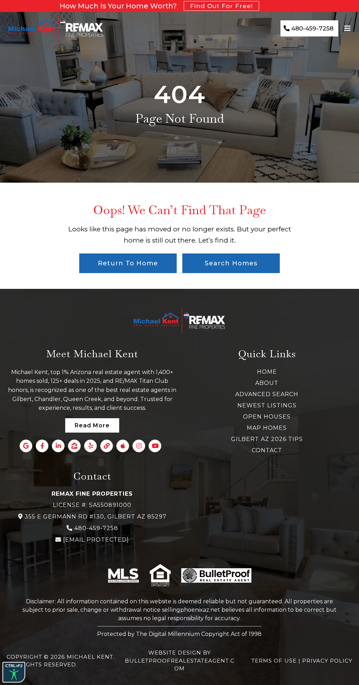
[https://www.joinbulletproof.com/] (216, 575)
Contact (267, 450)
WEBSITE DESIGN (174, 652)
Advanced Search (266, 394)
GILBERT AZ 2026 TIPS (267, 439)
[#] (348, 28)
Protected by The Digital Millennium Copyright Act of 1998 (179, 634)
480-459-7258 (96, 528)
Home (267, 371)
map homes (267, 428)
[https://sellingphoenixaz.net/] (56, 28)
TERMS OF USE (274, 660)
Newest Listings (267, 405)
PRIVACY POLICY (327, 660)
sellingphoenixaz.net (191, 609)
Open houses (267, 416)
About (266, 383)
